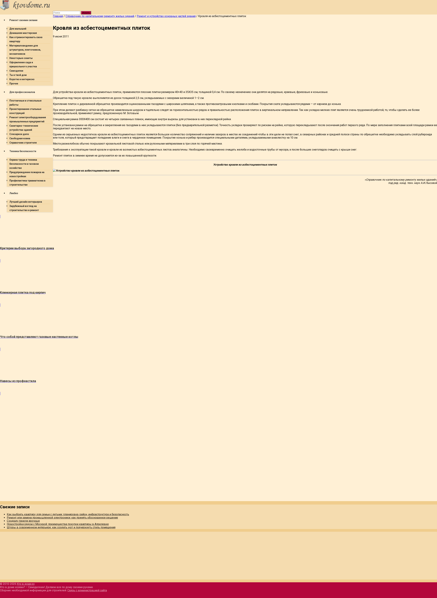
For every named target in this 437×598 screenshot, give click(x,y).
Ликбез (13, 193)
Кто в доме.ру (26, 584)
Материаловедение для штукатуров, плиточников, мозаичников (25, 49)
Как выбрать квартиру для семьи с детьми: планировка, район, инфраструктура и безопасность (68, 514)
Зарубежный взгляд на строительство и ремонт (24, 208)
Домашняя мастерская (23, 33)
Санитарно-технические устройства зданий (23, 127)
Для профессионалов (22, 92)
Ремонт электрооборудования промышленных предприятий (27, 119)
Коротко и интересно (21, 79)
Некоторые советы (21, 58)
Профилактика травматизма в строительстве (27, 182)
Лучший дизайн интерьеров (25, 201)
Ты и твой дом (18, 75)
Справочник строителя (23, 142)
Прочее (13, 83)
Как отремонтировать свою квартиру (26, 39)
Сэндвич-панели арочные (23, 520)
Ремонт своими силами (23, 20)
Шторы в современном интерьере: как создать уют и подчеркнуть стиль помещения (61, 527)
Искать (86, 12)
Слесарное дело (19, 134)
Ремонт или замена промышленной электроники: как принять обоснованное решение (62, 517)
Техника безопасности (22, 151)
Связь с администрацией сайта (87, 590)
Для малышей (17, 28)
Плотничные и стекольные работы (25, 102)
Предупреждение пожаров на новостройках (26, 174)
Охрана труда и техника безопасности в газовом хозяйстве (24, 163)
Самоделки (16, 70)
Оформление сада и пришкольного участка (23, 64)
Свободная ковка (19, 138)
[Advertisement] (155, 64)
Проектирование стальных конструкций (25, 111)
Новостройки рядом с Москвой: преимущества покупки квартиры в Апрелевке (58, 524)
